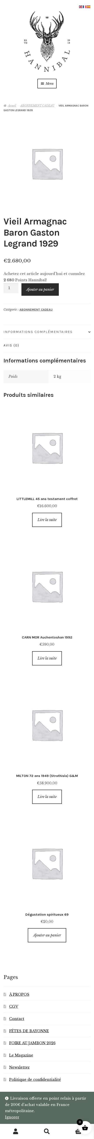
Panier (72, 1128)
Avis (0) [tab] (11, 345)
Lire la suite (47, 520)
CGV (13, 1006)
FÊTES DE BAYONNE (29, 1031)
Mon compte (15, 1131)
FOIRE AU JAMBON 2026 (32, 1043)
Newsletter (19, 1067)
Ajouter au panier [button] (47, 935)
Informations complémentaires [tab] (38, 332)
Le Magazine (21, 1055)
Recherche (47, 1131)
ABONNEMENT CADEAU (37, 105)
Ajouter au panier (40, 289)
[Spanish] (89, 6)
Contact (16, 1019)
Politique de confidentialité (35, 1079)
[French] (85, 6)
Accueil (12, 105)
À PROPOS (19, 994)
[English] (81, 6)
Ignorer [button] (12, 1117)
